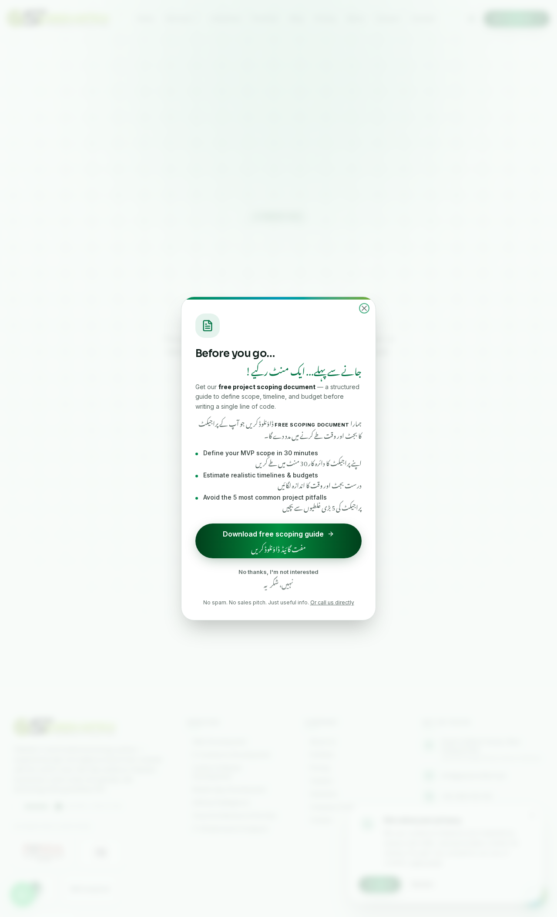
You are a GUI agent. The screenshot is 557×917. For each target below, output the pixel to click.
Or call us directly (332, 602)
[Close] (364, 308)
